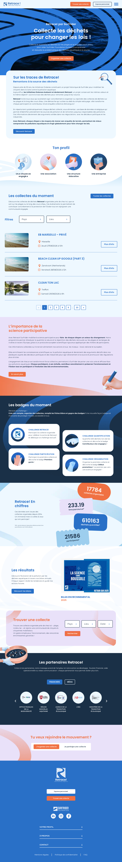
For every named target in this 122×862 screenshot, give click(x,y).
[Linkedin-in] (53, 816)
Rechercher (73, 633)
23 (77, 307)
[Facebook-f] (68, 816)
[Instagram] (61, 816)
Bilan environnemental (75, 597)
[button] (15, 701)
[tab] (54, 682)
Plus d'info (109, 244)
